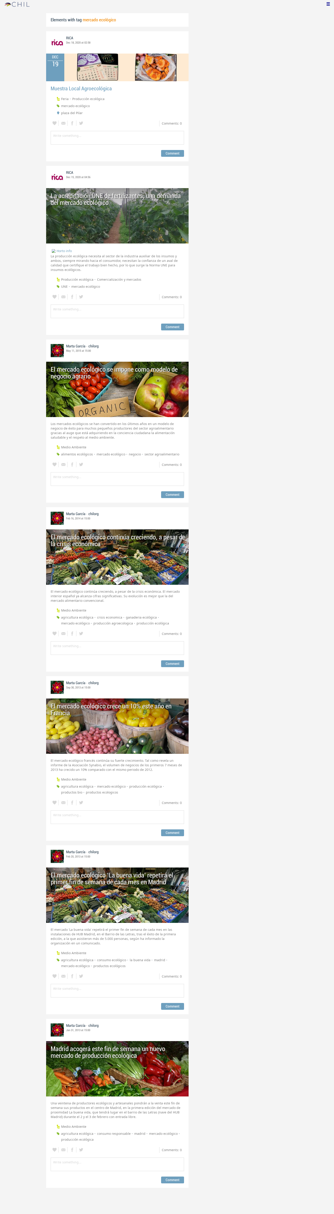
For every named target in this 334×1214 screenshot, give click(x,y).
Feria (65, 99)
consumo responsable (114, 1133)
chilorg (93, 346)
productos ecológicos (109, 966)
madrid (159, 960)
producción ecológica (153, 623)
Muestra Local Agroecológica (81, 88)
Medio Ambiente (73, 447)
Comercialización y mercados (119, 279)
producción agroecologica (113, 623)
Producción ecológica (88, 99)
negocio (135, 454)
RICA (69, 38)
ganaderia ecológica (141, 617)
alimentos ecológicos (77, 454)
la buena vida (140, 960)
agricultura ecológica (77, 617)
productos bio (71, 792)
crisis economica (109, 617)
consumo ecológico (111, 960)
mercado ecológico (75, 106)
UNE (64, 286)
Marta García (75, 346)
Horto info (64, 251)
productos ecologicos (102, 792)
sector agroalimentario (162, 454)
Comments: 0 (172, 123)
